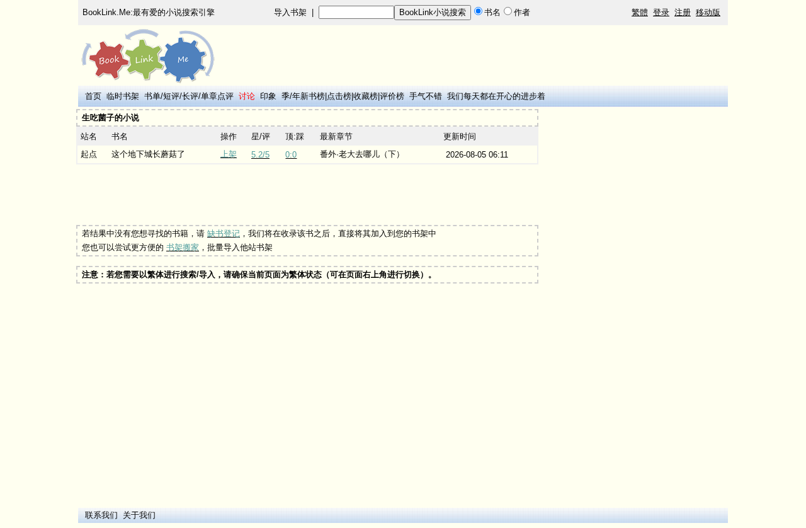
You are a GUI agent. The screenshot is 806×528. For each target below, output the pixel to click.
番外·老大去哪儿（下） (362, 154)
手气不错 (425, 96)
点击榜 (339, 96)
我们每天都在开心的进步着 (496, 96)
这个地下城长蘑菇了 (148, 154)
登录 (661, 12)
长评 (190, 96)
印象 (268, 96)
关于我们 (139, 515)
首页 (93, 96)
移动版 (708, 12)
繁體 (640, 12)
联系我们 (101, 515)
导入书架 (290, 12)
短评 (171, 96)
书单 (152, 96)
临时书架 (122, 96)
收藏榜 (365, 96)
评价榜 (392, 96)
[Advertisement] (307, 194)
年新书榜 (308, 96)
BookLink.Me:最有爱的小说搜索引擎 (148, 12)
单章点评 (217, 96)
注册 (682, 12)
